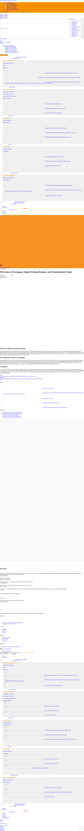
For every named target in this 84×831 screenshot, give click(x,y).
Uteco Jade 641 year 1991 (50, 715)
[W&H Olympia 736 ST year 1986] (25, 710)
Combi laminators (6, 122)
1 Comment (12, 623)
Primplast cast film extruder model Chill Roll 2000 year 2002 (57, 161)
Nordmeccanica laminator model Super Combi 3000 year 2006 (58, 137)
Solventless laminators (7, 120)
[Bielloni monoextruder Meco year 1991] (19, 768)
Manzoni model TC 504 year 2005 (52, 706)
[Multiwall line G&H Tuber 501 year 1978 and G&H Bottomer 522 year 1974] (25, 73)
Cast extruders (6, 151)
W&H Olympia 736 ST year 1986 (52, 710)
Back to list (2, 377)
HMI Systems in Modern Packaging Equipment (12, 412)
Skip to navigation (4, 0)
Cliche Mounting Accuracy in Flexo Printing (12, 417)
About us (4, 630)
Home (1, 267)
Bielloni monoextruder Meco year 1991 (41, 768)
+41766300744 (8, 648)
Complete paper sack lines (8, 63)
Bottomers (5, 67)
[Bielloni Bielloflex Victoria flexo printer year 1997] (25, 108)
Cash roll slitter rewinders (75, 22)
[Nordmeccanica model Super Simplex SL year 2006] (25, 128)
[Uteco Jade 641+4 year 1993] (22, 388)
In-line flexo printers (7, 98)
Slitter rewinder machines (8, 177)
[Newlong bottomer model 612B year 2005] (25, 685)
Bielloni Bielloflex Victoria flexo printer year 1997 (55, 108)
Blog (4, 631)
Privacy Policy (6, 638)
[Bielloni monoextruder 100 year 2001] (25, 165)
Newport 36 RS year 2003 (47, 398)
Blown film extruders (7, 149)
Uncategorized (6, 267)
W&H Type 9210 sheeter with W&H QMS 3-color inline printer (58, 185)
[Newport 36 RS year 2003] (22, 398)
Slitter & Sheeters (75, 35)
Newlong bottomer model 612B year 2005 (53, 685)
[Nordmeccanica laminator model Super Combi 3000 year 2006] (25, 137)
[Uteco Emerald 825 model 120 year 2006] (25, 112)
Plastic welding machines (75, 33)
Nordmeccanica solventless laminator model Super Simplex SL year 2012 (60, 132)
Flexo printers (74, 25)
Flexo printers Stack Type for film (10, 96)
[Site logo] (5, 15)
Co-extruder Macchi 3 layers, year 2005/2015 (54, 156)
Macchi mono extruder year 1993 (52, 759)
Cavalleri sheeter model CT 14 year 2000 (53, 195)
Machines (5, 629)
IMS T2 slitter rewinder (50, 796)
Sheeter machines (6, 179)
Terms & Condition (7, 637)
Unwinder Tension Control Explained (10, 414)
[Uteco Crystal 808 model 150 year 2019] (25, 103)
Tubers (4, 65)
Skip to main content (12, 0)
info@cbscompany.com (6, 650)
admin (12, 275)
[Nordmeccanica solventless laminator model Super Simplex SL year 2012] (25, 132)
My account (5, 640)
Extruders (74, 24)
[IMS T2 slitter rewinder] (25, 796)
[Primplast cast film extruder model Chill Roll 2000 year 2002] (25, 161)
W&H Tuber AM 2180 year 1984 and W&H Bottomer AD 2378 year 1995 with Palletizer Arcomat (59, 77)
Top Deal (74, 36)
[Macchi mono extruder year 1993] (25, 759)
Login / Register (6, 817)
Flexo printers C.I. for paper (8, 91)
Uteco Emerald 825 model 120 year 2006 (53, 112)
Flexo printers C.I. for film (8, 93)
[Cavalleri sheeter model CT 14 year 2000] (25, 195)
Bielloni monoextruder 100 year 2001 (52, 165)
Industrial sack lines (76, 27)
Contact (4, 632)
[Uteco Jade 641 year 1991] (25, 715)
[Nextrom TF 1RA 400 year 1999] (25, 763)
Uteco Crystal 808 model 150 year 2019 (53, 103)
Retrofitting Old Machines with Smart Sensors (12, 413)
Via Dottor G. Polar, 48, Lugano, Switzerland (11, 646)
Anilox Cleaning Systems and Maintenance (12, 416)
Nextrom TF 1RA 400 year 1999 (52, 763)
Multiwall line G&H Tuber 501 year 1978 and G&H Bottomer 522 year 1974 (61, 73)
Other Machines (75, 29)
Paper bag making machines (75, 31)
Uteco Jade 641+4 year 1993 (48, 388)
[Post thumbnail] (5, 621)
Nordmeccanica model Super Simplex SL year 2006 (55, 128)
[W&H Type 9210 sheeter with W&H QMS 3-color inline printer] (25, 185)
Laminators (74, 28)
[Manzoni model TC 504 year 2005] (25, 706)
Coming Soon (74, 23)
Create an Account (4, 825)
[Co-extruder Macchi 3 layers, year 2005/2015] (25, 156)
